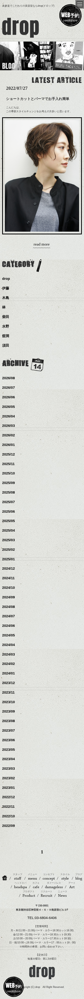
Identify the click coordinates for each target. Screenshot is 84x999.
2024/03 (8, 654)
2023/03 (8, 768)
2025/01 (8, 559)
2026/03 (8, 426)
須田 (5, 345)
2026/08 (8, 378)
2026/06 (8, 397)
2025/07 (8, 502)
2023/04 (8, 759)
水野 (5, 326)
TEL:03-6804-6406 (42, 918)
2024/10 (8, 588)
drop (6, 279)
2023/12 (8, 683)
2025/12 (8, 454)
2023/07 (8, 730)
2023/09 (8, 711)
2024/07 (8, 616)
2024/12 (8, 568)
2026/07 (8, 388)
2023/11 (8, 692)
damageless (54, 885)
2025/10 (8, 473)
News (62, 894)
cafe (35, 885)
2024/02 (8, 664)
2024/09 (8, 597)
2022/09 (8, 826)
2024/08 (8, 607)
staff (17, 877)
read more (42, 244)
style (65, 877)
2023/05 (8, 750)
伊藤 (5, 288)
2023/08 (8, 721)
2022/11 (8, 807)
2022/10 (8, 816)
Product (28, 894)
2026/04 (8, 416)
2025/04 (8, 530)
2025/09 (8, 483)
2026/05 (8, 407)
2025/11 (8, 464)
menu (32, 877)
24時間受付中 (70, 16)
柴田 (5, 317)
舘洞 (5, 336)
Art (71, 885)
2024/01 (8, 673)
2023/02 (8, 778)
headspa (20, 885)
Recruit (46, 894)
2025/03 (8, 540)
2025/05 (8, 521)
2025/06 (8, 511)
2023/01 (8, 788)
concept (49, 877)
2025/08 (8, 492)
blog (78, 877)
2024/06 (8, 626)
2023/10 (8, 702)
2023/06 (8, 740)
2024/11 (8, 578)
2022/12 (8, 797)
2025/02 (8, 550)
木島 (5, 298)
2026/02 (8, 435)
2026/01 (8, 445)
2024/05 (8, 635)
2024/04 (8, 645)
